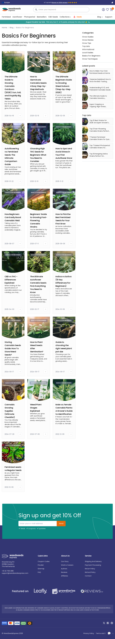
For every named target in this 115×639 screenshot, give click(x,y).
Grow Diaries (87, 40)
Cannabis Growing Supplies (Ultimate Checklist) (10, 411)
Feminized (6, 17)
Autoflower (17, 17)
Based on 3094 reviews (60, 2)
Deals (79, 17)
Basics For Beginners (91, 55)
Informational (88, 49)
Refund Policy (90, 572)
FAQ (39, 572)
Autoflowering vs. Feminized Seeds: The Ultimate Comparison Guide (12, 156)
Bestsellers (41, 17)
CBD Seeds (53, 17)
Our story (65, 561)
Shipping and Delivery (93, 561)
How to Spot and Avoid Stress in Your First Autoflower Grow (63, 153)
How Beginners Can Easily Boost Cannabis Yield (13, 217)
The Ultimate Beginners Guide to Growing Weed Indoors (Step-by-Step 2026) (63, 84)
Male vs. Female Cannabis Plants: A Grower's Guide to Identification (63, 409)
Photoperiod (29, 17)
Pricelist (41, 565)
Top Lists (86, 46)
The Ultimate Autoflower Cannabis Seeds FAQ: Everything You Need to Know (38, 284)
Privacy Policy (88, 633)
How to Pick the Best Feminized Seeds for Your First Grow (62, 219)
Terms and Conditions (104, 633)
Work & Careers (67, 565)
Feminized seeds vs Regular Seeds (13, 469)
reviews (64, 572)
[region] (57, 22)
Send (61, 523)
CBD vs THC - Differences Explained (11, 279)
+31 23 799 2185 (8, 571)
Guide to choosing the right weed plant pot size (63, 347)
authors (64, 569)
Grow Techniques (90, 59)
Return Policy (90, 569)
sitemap (41, 569)
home (4, 27)
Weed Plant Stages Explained (36, 407)
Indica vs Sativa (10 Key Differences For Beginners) (63, 281)
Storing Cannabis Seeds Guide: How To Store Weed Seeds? (13, 348)
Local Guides (87, 52)
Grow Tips (86, 43)
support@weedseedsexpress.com (15, 573)
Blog (99, 17)
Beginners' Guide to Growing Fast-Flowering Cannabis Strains (38, 220)
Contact (88, 576)
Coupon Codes (44, 561)
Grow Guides (87, 37)
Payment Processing (93, 565)
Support (108, 17)
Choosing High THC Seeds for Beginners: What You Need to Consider (38, 155)
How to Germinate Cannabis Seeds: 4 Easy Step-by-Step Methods (38, 83)
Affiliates (64, 576)
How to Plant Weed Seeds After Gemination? (36, 347)
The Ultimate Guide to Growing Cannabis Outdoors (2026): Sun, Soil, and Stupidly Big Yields (13, 87)
